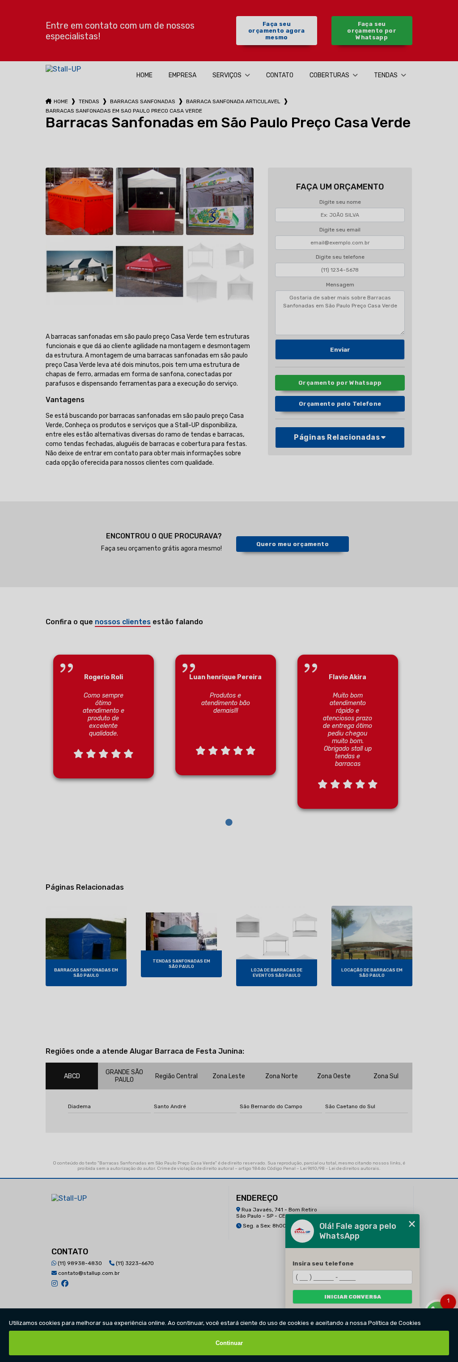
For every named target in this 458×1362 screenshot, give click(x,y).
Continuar (229, 1343)
